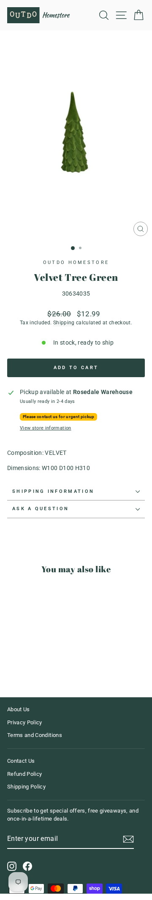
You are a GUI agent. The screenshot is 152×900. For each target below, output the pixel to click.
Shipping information (53, 491)
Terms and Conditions (34, 735)
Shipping (64, 323)
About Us (18, 709)
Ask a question (40, 508)
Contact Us (21, 761)
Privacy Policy (24, 722)
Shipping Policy (26, 786)
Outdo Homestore (76, 262)
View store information (45, 428)
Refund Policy (24, 774)
